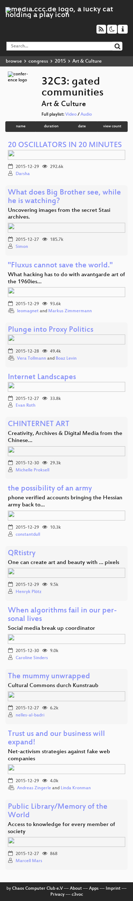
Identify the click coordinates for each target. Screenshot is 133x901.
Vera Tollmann (31, 358)
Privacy (57, 894)
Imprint (113, 888)
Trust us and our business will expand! (56, 738)
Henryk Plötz (28, 591)
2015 (60, 61)
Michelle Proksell (32, 470)
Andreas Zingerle (34, 788)
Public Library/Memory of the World (57, 811)
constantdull (28, 534)
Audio (86, 114)
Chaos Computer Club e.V (37, 888)
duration (51, 126)
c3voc (77, 894)
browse (14, 61)
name (21, 126)
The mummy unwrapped (49, 676)
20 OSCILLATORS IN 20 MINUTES (65, 145)
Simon (22, 246)
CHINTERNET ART (39, 424)
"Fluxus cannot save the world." (60, 265)
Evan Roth (25, 405)
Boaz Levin (66, 358)
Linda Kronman (76, 788)
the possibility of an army (50, 488)
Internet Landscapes (42, 377)
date (82, 126)
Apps (94, 888)
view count (112, 126)
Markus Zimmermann (70, 311)
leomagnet (28, 311)
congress (38, 61)
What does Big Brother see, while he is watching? (64, 197)
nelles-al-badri (30, 715)
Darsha (23, 174)
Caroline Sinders (32, 658)
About (76, 888)
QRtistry (21, 553)
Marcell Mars (29, 861)
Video (71, 114)
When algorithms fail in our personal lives (62, 615)
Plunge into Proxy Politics (50, 330)
